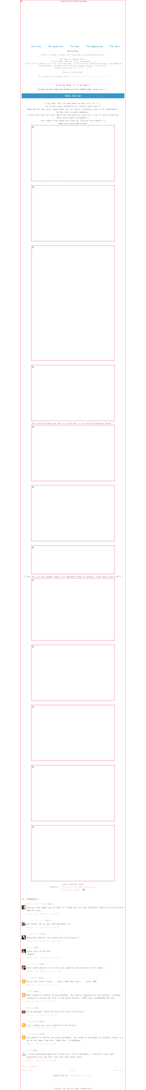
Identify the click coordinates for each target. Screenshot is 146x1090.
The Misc (115, 46)
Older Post (118, 1070)
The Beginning (94, 46)
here (98, 103)
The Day (75, 46)
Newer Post (27, 1070)
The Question (55, 46)
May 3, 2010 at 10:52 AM (42, 1015)
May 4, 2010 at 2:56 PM (41, 1060)
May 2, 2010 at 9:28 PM (41, 1001)
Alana (30, 947)
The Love (36, 46)
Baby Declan (73, 95)
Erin (29, 1050)
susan (30, 991)
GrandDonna (32, 1021)
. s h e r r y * (35, 920)
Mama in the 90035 (36, 904)
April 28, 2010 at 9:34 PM (43, 927)
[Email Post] (83, 889)
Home (73, 1070)
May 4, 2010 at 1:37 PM (41, 1027)
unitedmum (32, 978)
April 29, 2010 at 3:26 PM (43, 941)
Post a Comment (30, 1066)
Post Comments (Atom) (81, 1075)
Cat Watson (32, 964)
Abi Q (30, 1008)
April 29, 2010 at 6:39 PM (43, 958)
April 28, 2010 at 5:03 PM (43, 914)
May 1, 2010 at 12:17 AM (42, 985)
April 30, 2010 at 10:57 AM (44, 971)
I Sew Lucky (33, 934)
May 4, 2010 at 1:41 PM (41, 1044)
